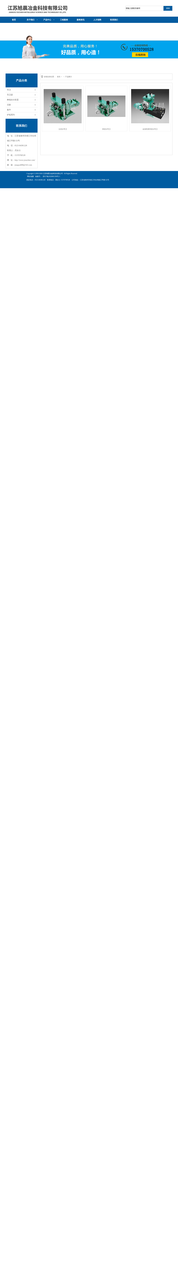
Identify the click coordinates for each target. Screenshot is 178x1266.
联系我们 (114, 20)
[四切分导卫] (106, 116)
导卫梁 (10, 95)
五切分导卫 (63, 129)
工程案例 (64, 20)
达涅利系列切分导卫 (150, 129)
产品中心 (47, 20)
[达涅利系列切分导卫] (150, 123)
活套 (9, 105)
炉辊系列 (11, 115)
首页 (14, 20)
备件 (9, 110)
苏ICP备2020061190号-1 (51, 176)
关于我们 (30, 20)
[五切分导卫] (63, 123)
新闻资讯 (81, 20)
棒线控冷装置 (13, 100)
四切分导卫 (106, 129)
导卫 (9, 90)
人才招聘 (97, 20)
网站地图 (30, 176)
